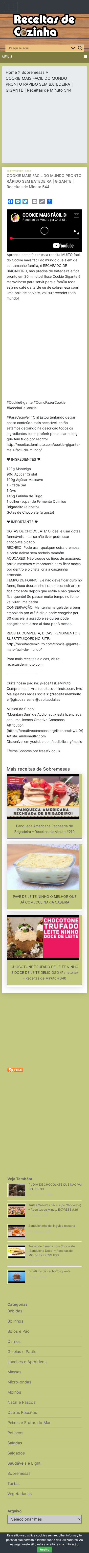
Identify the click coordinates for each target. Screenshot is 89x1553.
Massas (14, 1371)
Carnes (14, 1341)
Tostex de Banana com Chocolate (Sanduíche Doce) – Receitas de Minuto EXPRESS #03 (51, 1250)
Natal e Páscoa (21, 1402)
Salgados (16, 1453)
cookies (41, 1535)
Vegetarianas (19, 1493)
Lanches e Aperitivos (26, 1361)
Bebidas (14, 1310)
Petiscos (15, 1432)
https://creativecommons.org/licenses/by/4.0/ (45, 730)
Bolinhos (15, 1321)
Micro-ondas (19, 1381)
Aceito (44, 1549)
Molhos (14, 1392)
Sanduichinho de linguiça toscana (51, 1225)
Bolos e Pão (18, 1331)
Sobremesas (33, 72)
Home (11, 72)
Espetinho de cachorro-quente (49, 1271)
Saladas (14, 1442)
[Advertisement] (44, 126)
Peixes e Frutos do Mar (29, 1422)
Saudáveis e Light (24, 1463)
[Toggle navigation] (11, 7)
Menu (7, 56)
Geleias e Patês (21, 1351)
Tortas (13, 1483)
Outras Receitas (22, 1412)
